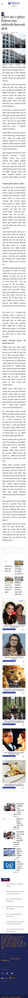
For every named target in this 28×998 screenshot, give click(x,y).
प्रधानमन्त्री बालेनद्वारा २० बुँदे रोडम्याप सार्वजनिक (14, 885)
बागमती (6, 945)
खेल (20, 938)
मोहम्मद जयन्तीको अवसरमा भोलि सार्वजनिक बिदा (14, 915)
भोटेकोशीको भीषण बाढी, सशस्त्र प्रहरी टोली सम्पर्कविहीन (15, 908)
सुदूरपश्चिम (14, 945)
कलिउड (9, 940)
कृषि (18, 945)
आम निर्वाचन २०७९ (21, 946)
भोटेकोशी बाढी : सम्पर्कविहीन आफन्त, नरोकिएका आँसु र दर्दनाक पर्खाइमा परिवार (18, 809)
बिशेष (18, 943)
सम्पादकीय (14, 943)
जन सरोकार (11, 937)
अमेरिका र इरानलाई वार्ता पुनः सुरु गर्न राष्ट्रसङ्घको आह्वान (19, 866)
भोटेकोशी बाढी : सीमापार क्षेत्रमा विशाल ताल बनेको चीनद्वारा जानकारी (15, 893)
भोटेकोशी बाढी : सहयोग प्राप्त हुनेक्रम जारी (8, 568)
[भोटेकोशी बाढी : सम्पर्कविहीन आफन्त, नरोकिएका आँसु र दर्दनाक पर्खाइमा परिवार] (9, 811)
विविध (7, 946)
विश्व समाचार (22, 937)
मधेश (22, 940)
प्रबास (2, 938)
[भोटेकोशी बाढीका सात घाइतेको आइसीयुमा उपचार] (9, 856)
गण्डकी (10, 945)
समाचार (2, 937)
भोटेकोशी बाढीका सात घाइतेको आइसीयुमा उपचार (19, 853)
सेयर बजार (3, 946)
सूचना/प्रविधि (3, 942)
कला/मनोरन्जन (4, 940)
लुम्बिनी (22, 942)
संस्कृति (2, 948)
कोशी (19, 942)
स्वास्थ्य (2, 945)
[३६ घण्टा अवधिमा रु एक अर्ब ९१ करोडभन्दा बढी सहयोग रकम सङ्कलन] (9, 581)
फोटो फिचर (16, 938)
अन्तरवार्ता (9, 943)
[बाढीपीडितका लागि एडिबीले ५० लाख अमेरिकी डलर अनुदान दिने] (19, 565)
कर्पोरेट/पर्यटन (14, 940)
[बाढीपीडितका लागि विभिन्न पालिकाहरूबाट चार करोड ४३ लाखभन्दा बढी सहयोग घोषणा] (19, 581)
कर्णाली (15, 942)
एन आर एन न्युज (10, 942)
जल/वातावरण (10, 938)
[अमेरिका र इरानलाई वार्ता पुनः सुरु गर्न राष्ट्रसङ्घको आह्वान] (9, 869)
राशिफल (21, 943)
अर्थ (2, 14)
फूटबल (21, 945)
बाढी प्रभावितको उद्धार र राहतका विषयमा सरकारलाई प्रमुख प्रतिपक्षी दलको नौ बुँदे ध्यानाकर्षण (18, 838)
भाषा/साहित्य (3, 943)
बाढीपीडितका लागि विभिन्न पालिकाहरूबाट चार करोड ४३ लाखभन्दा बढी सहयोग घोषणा (18, 589)
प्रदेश (19, 940)
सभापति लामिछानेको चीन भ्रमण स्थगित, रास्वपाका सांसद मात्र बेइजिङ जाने (15, 923)
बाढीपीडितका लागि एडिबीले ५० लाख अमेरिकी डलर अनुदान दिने (19, 570)
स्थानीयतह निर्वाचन (12, 946)
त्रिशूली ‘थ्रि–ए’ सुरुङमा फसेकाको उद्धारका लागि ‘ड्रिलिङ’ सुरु (18, 823)
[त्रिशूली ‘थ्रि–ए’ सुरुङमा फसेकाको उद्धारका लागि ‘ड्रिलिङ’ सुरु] (9, 819)
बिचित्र (25, 943)
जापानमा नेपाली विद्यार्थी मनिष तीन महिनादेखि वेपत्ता (14, 900)
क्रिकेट (24, 945)
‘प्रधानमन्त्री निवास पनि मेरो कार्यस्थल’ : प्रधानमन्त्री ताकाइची (15, 930)
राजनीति (6, 937)
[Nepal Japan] (14, 3)
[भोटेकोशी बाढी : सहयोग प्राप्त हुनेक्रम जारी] (9, 562)
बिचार (5, 938)
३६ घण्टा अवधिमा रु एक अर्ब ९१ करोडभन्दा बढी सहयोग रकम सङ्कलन (9, 587)
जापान (18, 937)
